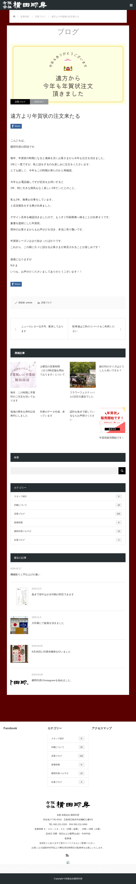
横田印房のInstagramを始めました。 (52, 680)
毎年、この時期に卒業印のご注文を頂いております (22, 396)
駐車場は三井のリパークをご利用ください (93, 328)
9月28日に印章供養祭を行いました (51, 651)
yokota (29, 302)
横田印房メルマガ (67, 531)
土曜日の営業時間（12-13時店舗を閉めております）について (52, 370)
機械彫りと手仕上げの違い (25, 574)
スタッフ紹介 (66, 496)
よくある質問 (70, 869)
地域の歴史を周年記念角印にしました (22, 413)
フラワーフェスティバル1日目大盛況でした (82, 394)
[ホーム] (14, 11)
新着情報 (66, 522)
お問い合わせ (103, 869)
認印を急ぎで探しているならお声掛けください (82, 415)
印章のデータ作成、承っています (52, 413)
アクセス (87, 869)
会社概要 (4, 869)
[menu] (131, 5)
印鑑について (67, 505)
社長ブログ (66, 540)
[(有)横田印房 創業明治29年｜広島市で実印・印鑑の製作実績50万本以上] (25, 5)
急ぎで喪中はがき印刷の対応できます (53, 594)
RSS (66, 854)
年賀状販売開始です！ (111, 437)
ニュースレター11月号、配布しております (42, 328)
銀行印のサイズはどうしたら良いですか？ (111, 368)
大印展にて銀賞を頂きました (48, 623)
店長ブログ (20, 102)
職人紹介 (38, 869)
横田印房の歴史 (21, 869)
